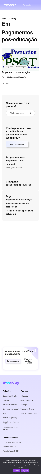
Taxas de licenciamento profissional (17, 205)
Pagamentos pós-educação (19, 199)
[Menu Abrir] (38, 5)
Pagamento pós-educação (16, 72)
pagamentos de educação (16, 67)
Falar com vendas (17, 144)
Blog (13, 18)
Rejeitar (25, 471)
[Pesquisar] (31, 113)
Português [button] (27, 5)
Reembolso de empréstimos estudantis (19, 212)
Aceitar (16, 471)
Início (4, 18)
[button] (12, 361)
